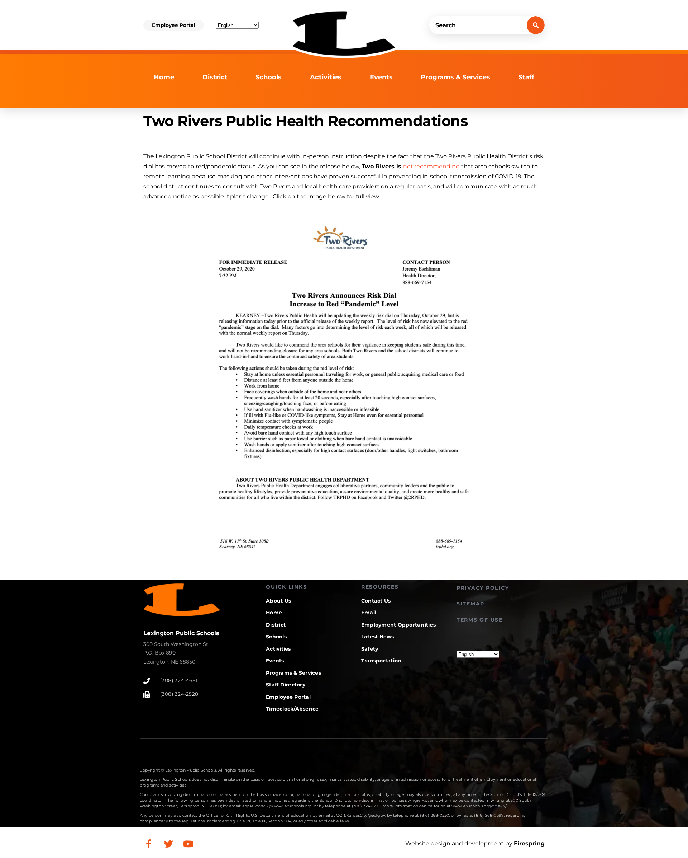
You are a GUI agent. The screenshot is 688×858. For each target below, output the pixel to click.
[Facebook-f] (149, 844)
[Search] (536, 25)
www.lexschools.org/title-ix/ (479, 805)
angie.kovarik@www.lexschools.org (277, 805)
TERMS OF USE (480, 619)
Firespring (529, 843)
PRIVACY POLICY (483, 588)
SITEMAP (470, 603)
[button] (173, 25)
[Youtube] (188, 844)
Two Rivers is (411, 166)
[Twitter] (168, 844)
